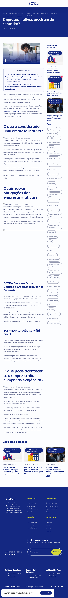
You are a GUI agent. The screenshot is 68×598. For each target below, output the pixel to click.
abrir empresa (52, 305)
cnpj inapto (52, 183)
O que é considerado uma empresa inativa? (21, 74)
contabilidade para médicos (54, 271)
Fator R (59, 178)
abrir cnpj (56, 277)
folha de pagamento (54, 142)
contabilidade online (54, 323)
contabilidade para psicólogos (54, 226)
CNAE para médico (54, 221)
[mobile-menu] (64, 3)
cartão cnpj (57, 138)
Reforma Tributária (53, 205)
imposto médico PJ (54, 259)
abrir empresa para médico (54, 265)
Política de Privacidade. (24, 593)
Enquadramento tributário (53, 195)
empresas (51, 147)
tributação (51, 232)
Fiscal (50, 241)
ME (49, 138)
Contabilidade (52, 318)
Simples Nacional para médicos (55, 215)
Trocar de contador (54, 201)
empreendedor (53, 295)
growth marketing (53, 158)
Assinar (56, 552)
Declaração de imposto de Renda (53, 164)
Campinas (51, 178)
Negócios (51, 129)
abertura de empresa (54, 286)
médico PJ (51, 250)
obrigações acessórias (11, 111)
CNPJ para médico (53, 210)
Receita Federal (52, 255)
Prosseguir (46, 593)
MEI (50, 277)
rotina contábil (53, 236)
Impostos (51, 309)
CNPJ (50, 291)
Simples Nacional (53, 300)
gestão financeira (53, 246)
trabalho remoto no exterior (54, 189)
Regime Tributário (53, 282)
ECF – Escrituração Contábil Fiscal (19, 84)
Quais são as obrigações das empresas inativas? (23, 77)
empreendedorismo (54, 314)
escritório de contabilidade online (54, 153)
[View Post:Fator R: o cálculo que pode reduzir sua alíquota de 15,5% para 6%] (55, 82)
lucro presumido (53, 174)
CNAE (55, 291)
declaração (52, 169)
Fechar (27, 71)
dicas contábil (53, 133)
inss (58, 129)
